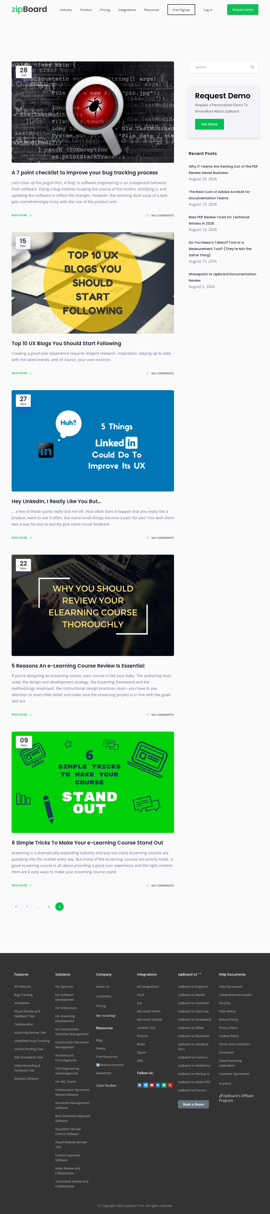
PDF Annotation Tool (28, 1057)
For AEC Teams (65, 1082)
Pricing (105, 10)
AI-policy (225, 1083)
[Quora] (170, 1085)
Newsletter (104, 1073)
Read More (20, 215)
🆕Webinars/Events (110, 1065)
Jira (139, 1003)
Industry (66, 10)
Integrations (127, 10)
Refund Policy (228, 1019)
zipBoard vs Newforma (194, 1065)
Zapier (141, 1052)
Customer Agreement (234, 1074)
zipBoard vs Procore (192, 1090)
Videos (100, 1048)
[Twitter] (145, 1085)
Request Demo (242, 10)
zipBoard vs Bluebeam (194, 1036)
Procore (142, 1036)
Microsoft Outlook (149, 1019)
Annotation (22, 1003)
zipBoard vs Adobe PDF (194, 1082)
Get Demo (209, 124)
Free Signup (181, 10)
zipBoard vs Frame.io (193, 1057)
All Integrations (148, 987)
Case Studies (106, 1085)
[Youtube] (151, 1085)
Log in (208, 10)
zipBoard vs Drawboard (194, 1019)
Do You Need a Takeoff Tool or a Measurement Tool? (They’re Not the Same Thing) (220, 249)
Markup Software (26, 1079)
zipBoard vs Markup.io (194, 1074)
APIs (140, 1061)
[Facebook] (139, 1085)
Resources (151, 10)
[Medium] (164, 1085)
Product (86, 10)
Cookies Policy (229, 1036)
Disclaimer (226, 1052)
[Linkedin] (158, 1085)
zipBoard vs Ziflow (191, 1028)
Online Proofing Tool (28, 1049)
